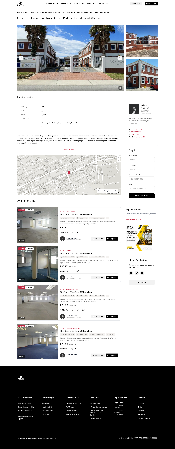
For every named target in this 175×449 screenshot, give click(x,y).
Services (65, 3)
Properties (51, 3)
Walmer (57, 12)
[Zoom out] (118, 160)
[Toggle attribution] (118, 193)
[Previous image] (21, 58)
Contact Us (103, 3)
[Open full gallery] (120, 88)
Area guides (46, 403)
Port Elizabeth (47, 12)
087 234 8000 (136, 132)
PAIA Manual (70, 407)
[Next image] (119, 58)
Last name (133, 165)
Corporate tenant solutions (27, 407)
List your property (144, 418)
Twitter (140, 407)
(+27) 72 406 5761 (137, 129)
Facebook (141, 414)
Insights (78, 3)
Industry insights (47, 407)
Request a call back (72, 414)
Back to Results (22, 12)
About (90, 3)
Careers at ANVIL (71, 411)
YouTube (141, 411)
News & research (47, 411)
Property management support (25, 418)
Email (131, 184)
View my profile (140, 137)
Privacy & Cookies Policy (74, 403)
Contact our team (95, 419)
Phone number (134, 175)
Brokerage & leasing (24, 403)
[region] (69, 175)
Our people (46, 414)
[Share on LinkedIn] (142, 273)
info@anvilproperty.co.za (98, 407)
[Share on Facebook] (131, 273)
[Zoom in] (118, 157)
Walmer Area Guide (132, 219)
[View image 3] (142, 75)
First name (133, 155)
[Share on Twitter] (137, 273)
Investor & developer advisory (25, 412)
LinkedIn (141, 403)
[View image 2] (142, 41)
